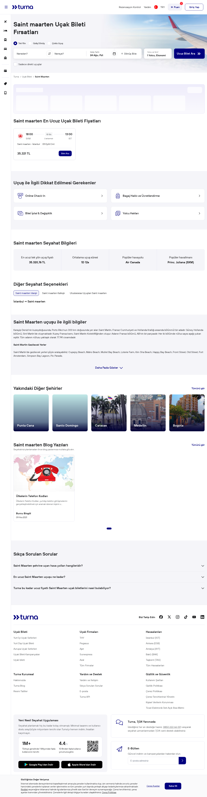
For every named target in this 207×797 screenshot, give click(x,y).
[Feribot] (5, 58)
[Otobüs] (5, 40)
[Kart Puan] (5, 71)
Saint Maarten (42, 76)
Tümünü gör (198, 388)
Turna (16, 76)
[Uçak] (5, 22)
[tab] (19, 43)
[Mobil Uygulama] (5, 93)
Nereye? (59, 53)
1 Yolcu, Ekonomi (156, 55)
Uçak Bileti (27, 76)
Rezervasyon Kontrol (130, 7)
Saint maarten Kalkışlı (53, 293)
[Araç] (5, 49)
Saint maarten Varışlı (26, 293)
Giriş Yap (194, 7)
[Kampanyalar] (5, 84)
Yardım (147, 7)
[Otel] (5, 31)
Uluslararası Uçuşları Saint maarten (88, 293)
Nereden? (22, 53)
